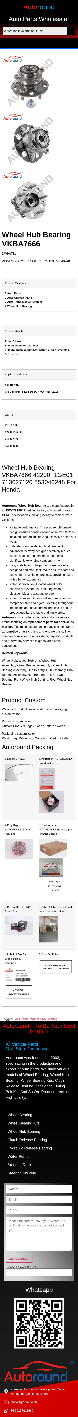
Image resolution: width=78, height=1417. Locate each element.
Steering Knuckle (22, 1173)
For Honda (21, 1019)
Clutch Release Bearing (27, 1140)
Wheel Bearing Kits (24, 1123)
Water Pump (18, 1156)
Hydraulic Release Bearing (30, 1148)
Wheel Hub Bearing (44, 1019)
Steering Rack (19, 1165)
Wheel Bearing (20, 1115)
